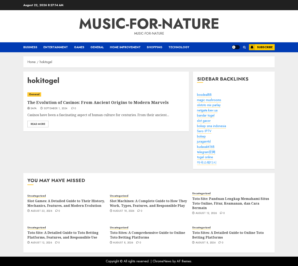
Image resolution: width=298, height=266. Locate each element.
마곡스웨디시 (207, 162)
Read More (38, 124)
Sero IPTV (204, 131)
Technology (178, 47)
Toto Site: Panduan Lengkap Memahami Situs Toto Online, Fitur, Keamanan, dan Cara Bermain (230, 203)
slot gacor (204, 120)
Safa (33, 108)
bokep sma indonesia (211, 126)
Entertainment (55, 47)
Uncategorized (36, 196)
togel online (205, 157)
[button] (244, 47)
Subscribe (265, 47)
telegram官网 (206, 152)
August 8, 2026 (123, 242)
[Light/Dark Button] (236, 47)
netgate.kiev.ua (207, 110)
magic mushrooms (209, 100)
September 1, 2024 (55, 108)
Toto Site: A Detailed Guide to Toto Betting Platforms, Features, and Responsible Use (63, 234)
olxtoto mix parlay (209, 105)
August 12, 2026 (206, 213)
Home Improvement (125, 47)
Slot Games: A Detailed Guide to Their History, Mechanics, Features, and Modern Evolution (66, 203)
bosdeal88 (204, 94)
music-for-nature (149, 23)
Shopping (154, 47)
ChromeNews (162, 261)
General (97, 47)
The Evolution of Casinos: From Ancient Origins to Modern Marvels (98, 102)
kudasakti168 (205, 146)
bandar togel (205, 115)
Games (79, 47)
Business (30, 47)
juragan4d (204, 141)
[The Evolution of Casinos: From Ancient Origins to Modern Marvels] (106, 94)
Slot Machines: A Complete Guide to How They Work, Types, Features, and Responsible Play (148, 203)
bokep (201, 136)
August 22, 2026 (41, 211)
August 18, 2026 (123, 211)
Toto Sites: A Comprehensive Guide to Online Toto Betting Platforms (147, 234)
